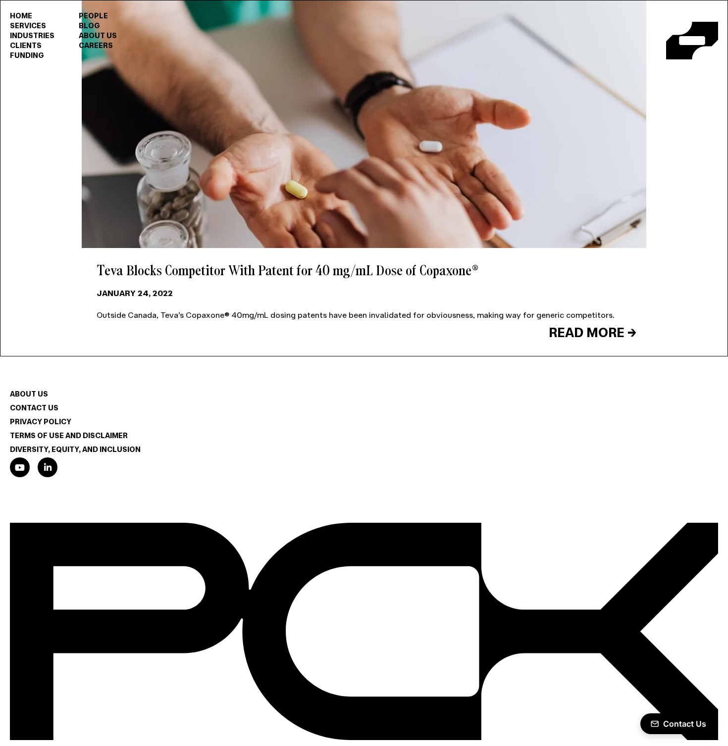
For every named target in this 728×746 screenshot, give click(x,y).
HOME (22, 15)
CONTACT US (36, 407)
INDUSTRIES (34, 35)
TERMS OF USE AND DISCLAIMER (75, 435)
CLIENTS (27, 45)
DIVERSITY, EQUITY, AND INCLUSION (82, 449)
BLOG (95, 25)
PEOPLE (99, 15)
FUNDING (28, 54)
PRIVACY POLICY (43, 421)
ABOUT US (105, 35)
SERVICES (30, 25)
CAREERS (102, 45)
